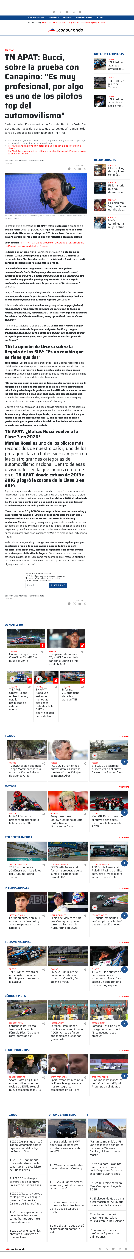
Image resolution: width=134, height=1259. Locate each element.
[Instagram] (74, 12)
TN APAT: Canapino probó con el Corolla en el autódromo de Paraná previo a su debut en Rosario (47, 152)
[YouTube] (67, 12)
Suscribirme (58, 585)
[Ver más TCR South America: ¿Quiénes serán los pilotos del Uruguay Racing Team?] (27, 851)
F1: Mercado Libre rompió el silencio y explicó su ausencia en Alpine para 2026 (73, 22)
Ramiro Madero (36, 160)
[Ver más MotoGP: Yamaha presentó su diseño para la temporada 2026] (27, 801)
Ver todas (124, 736)
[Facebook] (54, 12)
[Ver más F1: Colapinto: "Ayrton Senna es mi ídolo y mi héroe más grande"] (100, 205)
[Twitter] (60, 12)
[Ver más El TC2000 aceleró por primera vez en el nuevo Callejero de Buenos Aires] (109, 750)
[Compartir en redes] (42, 652)
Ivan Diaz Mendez (18, 160)
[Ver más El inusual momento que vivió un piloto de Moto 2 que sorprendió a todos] (109, 902)
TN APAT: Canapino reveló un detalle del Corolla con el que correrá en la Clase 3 (45, 147)
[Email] (80, 12)
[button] (36, 17)
